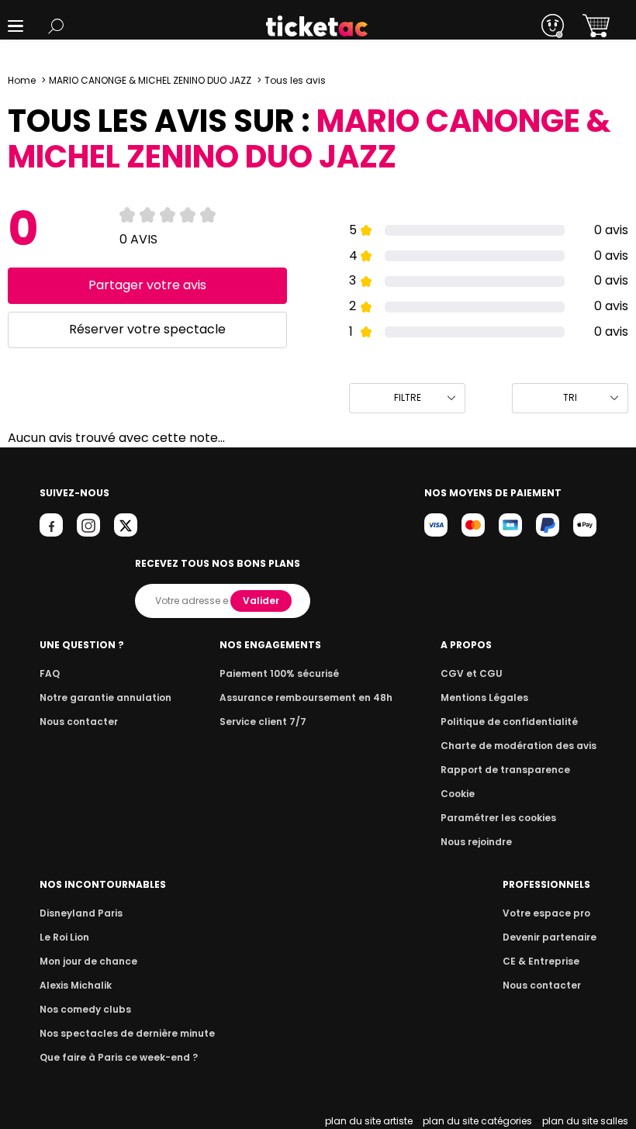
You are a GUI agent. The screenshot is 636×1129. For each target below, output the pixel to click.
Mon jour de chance (88, 961)
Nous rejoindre (476, 841)
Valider (261, 600)
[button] (15, 26)
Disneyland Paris (81, 913)
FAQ (50, 673)
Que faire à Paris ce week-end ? (119, 1057)
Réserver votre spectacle (147, 329)
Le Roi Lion (64, 937)
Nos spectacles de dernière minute (127, 1033)
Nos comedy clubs (85, 1009)
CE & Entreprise (541, 961)
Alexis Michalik (76, 985)
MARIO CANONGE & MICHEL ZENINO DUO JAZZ (150, 80)
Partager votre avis (147, 285)
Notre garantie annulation (105, 697)
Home (22, 80)
